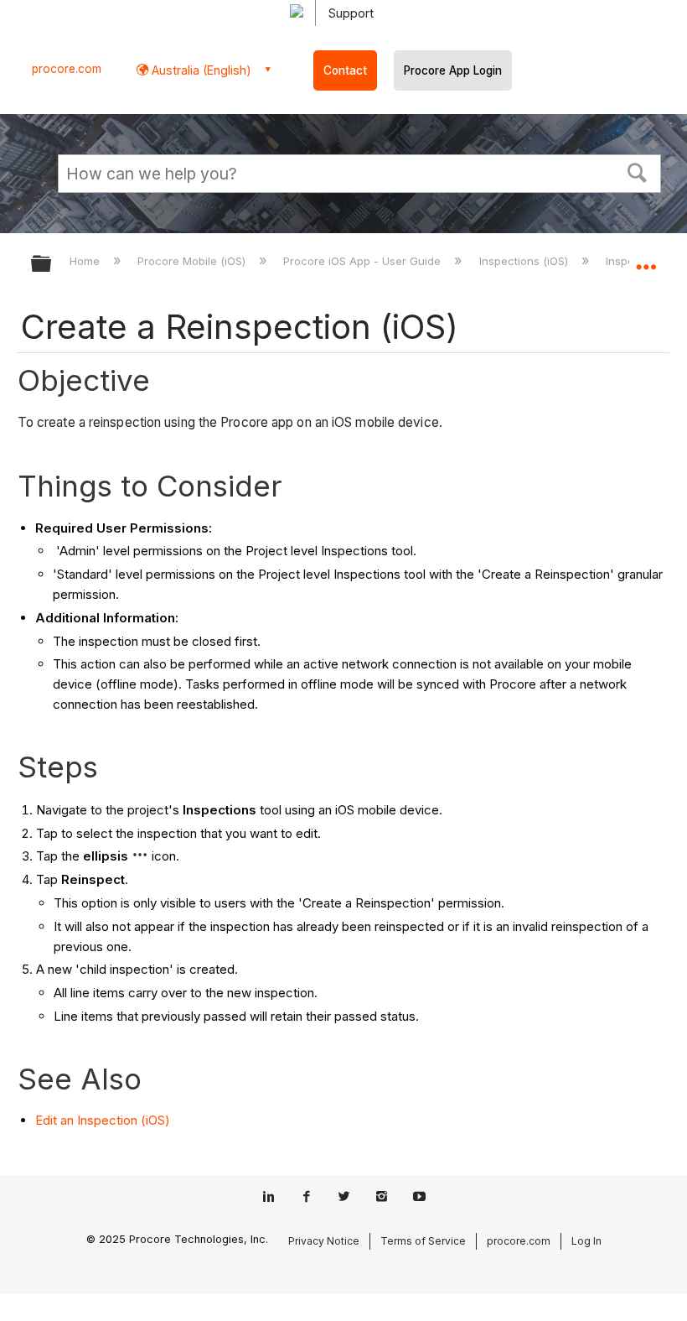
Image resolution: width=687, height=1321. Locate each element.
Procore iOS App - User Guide (363, 261)
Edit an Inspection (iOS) (102, 1120)
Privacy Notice (323, 1241)
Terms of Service (423, 1241)
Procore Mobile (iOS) (193, 261)
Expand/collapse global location (646, 258)
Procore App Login (453, 70)
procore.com (66, 68)
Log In (586, 1241)
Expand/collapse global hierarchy (52, 264)
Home (86, 261)
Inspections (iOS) (525, 261)
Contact (345, 70)
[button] (637, 171)
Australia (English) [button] (199, 70)
